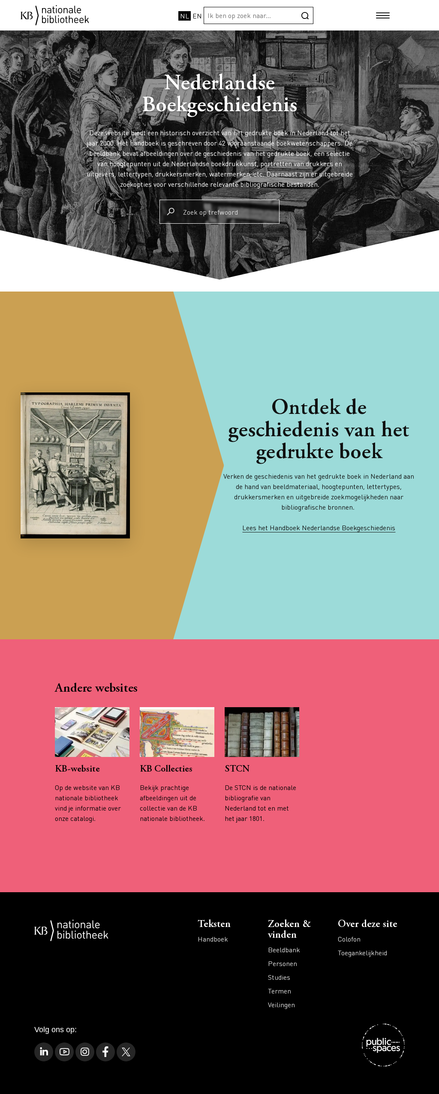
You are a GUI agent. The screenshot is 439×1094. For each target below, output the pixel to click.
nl (184, 15)
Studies (279, 977)
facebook (105, 1051)
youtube (64, 1051)
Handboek (213, 938)
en (197, 15)
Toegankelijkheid (362, 952)
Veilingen (281, 1004)
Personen (282, 963)
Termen (279, 990)
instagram (84, 1051)
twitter (126, 1051)
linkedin (43, 1051)
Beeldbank (284, 949)
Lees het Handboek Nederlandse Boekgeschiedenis (318, 527)
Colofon (349, 938)
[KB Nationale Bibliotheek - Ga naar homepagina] (55, 14)
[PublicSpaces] (383, 1045)
